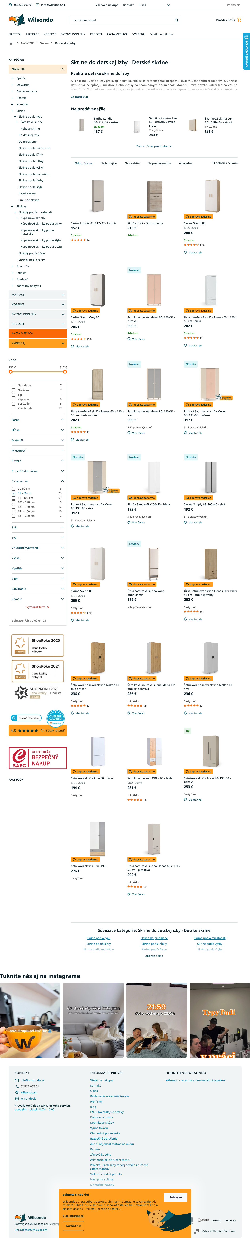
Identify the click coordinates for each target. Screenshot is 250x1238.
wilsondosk (28, 1098)
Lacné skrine (27, 193)
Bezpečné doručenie (103, 1138)
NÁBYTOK (18, 69)
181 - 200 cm (40, 516)
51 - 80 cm (40, 493)
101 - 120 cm (40, 502)
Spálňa (21, 78)
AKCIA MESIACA (22, 333)
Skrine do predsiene (154, 938)
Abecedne (185, 163)
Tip (40, 395)
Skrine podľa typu (30, 116)
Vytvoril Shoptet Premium (219, 1231)
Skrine (21, 111)
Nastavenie (73, 1226)
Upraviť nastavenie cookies (31, 1229)
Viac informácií (73, 1215)
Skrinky (21, 206)
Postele (21, 98)
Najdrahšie (132, 163)
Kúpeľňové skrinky (33, 218)
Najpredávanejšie (159, 163)
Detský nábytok (27, 91)
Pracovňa (23, 266)
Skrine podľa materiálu (34, 174)
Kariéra (95, 1149)
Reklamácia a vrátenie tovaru (109, 1096)
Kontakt (128, 5)
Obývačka (23, 85)
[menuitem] (15, 34)
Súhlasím (176, 1197)
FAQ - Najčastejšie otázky (107, 1112)
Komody (22, 104)
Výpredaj (40, 399)
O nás (142, 5)
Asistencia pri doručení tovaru (110, 1159)
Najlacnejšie (109, 163)
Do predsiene (28, 141)
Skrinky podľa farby (32, 259)
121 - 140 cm (40, 507)
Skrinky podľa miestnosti (35, 212)
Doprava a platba (101, 1117)
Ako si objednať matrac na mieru (112, 1144)
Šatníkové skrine (32, 122)
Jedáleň (21, 272)
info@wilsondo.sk (32, 1080)
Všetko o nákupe (107, 5)
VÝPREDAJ (18, 343)
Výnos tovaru (99, 1128)
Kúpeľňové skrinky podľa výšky (41, 223)
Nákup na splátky (101, 1179)
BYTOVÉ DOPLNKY (24, 314)
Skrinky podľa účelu (32, 253)
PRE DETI (18, 324)
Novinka (40, 390)
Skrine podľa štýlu (31, 187)
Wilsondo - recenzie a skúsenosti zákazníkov (195, 1080)
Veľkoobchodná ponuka (106, 1174)
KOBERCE (18, 304)
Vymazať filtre (36, 607)
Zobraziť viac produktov (152, 146)
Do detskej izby (29, 135)
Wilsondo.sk (29, 1092)
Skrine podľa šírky (31, 154)
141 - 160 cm (40, 511)
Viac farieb (40, 408)
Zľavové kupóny (100, 1154)
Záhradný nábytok (29, 286)
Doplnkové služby (102, 1122)
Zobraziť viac (154, 956)
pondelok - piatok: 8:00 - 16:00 (43, 1107)
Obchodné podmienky (105, 1133)
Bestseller (40, 403)
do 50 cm (40, 488)
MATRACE (18, 295)
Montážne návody (102, 1185)
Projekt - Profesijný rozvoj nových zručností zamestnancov (119, 1167)
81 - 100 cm (40, 497)
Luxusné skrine (29, 200)
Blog (93, 1107)
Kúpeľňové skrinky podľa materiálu (37, 232)
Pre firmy (96, 1101)
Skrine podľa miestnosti (34, 148)
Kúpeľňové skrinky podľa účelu (41, 246)
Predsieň (22, 279)
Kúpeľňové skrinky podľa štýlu (41, 240)
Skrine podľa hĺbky (31, 161)
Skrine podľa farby (31, 180)
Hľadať (176, 20)
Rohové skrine (30, 128)
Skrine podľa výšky (31, 167)
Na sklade (40, 385)
